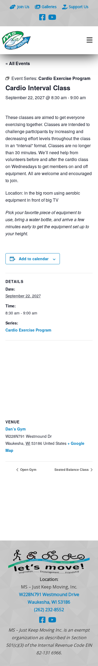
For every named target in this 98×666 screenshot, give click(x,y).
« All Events (17, 63)
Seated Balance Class (72, 469)
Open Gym (27, 469)
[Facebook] (42, 17)
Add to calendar (33, 258)
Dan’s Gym (15, 429)
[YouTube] (52, 17)
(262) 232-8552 (49, 610)
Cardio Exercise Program (28, 330)
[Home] (24, 40)
